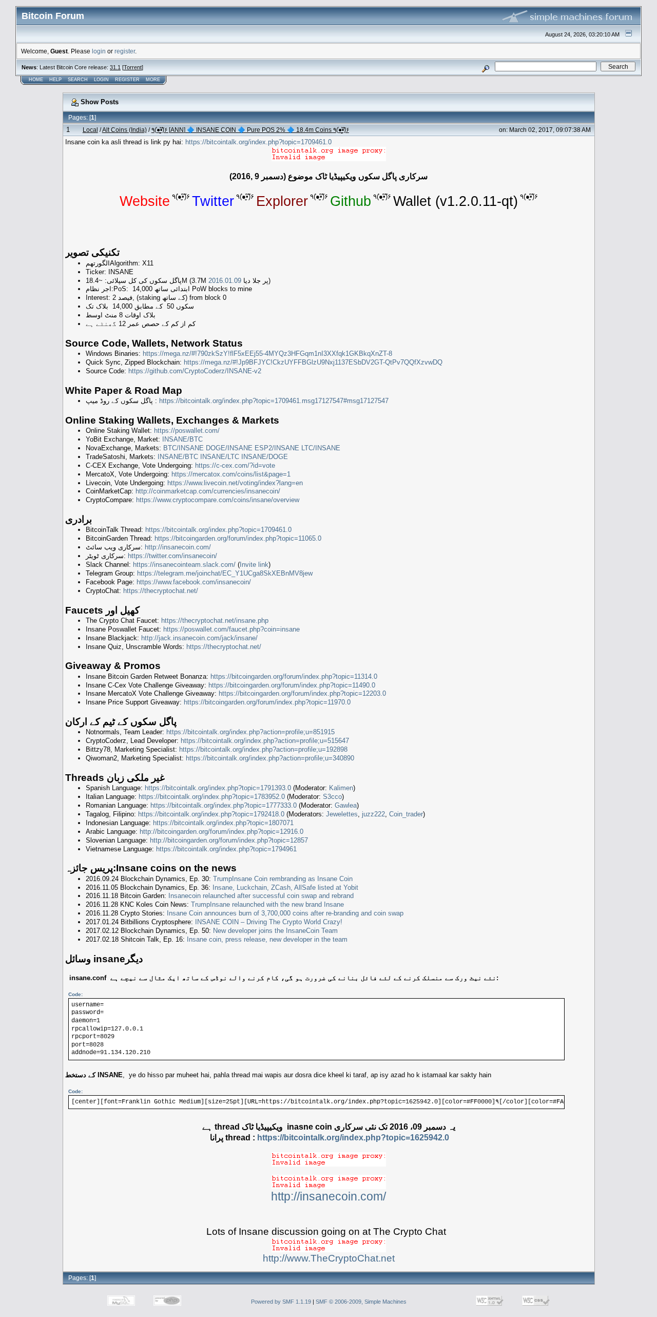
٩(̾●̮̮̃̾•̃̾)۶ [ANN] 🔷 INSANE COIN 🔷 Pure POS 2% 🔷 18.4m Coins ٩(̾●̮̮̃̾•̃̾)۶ (250, 129)
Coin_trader (406, 814)
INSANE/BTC (182, 439)
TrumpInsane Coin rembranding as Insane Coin (283, 879)
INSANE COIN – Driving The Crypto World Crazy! (268, 922)
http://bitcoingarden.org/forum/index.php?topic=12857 (229, 840)
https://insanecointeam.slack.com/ (184, 564)
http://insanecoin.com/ (178, 547)
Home (36, 79)
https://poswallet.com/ (187, 430)
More (153, 79)
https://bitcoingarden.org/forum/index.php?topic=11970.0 (267, 702)
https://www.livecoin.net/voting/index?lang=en (235, 483)
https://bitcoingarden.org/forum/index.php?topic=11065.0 (237, 538)
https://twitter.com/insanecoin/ (172, 556)
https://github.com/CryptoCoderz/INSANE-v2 (194, 371)
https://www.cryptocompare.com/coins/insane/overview (217, 500)
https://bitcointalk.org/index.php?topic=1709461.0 (258, 142)
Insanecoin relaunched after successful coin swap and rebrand (261, 896)
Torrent (133, 67)
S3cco (332, 796)
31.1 (115, 67)
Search (78, 79)
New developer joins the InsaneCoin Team (275, 930)
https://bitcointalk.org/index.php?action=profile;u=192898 (263, 749)
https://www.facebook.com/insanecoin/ (194, 582)
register (124, 51)
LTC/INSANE (320, 448)
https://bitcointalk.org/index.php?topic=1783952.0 (212, 796)
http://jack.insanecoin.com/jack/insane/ (199, 638)
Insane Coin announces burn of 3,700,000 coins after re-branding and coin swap (285, 913)
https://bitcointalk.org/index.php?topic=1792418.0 (211, 814)
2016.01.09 (224, 280)
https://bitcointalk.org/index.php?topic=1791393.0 (218, 788)
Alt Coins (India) (124, 129)
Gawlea (346, 805)
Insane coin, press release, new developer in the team (267, 939)
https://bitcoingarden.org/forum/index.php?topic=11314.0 (293, 676)
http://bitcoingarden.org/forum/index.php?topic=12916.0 (221, 831)
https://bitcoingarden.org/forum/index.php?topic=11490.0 (291, 685)
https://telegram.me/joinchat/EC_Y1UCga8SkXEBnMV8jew (225, 573)
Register (127, 79)
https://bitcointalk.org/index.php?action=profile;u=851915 (250, 732)
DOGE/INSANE (229, 448)
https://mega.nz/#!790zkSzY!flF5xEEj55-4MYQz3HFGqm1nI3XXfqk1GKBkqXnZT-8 (267, 353)
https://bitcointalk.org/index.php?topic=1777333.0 (223, 805)
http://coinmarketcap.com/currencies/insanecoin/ (208, 491)
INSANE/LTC (219, 457)
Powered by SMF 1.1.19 (281, 1302)
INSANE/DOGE (264, 457)
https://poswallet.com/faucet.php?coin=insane (231, 629)
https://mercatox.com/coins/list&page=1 (231, 474)
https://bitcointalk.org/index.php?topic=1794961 (226, 849)
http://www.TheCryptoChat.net (329, 1258)
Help (55, 79)
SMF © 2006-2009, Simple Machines (361, 1302)
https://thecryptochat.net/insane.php (214, 620)
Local (90, 129)
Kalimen (341, 788)
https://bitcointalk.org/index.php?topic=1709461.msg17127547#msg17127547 (274, 401)
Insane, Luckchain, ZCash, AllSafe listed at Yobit (285, 887)
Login (101, 79)
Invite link (254, 564)
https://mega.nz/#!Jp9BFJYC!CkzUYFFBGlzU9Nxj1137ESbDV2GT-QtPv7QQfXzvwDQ (313, 362)
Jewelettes (342, 814)
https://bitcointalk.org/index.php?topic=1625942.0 (353, 1137)
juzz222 (373, 814)
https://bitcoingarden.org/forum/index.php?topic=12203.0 (302, 693)
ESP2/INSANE (277, 448)
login (99, 51)
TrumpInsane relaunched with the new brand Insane (267, 904)
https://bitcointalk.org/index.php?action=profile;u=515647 (265, 741)
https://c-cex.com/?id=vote (235, 465)
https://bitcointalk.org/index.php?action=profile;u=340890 (270, 758)
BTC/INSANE (183, 448)
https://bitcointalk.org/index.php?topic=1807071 (223, 823)
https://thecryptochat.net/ (160, 591)
